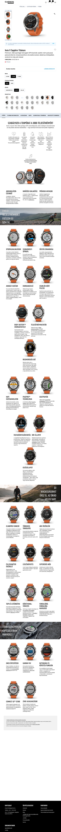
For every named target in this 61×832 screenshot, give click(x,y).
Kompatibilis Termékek (39, 115)
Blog (24, 812)
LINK (53, 43)
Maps (30, 115)
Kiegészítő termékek (53, 115)
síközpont (12, 612)
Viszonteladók (44, 808)
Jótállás (24, 818)
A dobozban (23, 115)
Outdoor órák (31, 6)
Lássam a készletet (49, 68)
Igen (7, 83)
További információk (13, 115)
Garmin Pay (31, 667)
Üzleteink (25, 808)
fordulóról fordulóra (44, 612)
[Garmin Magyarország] (9, 2)
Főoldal (22, 6)
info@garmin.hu (11, 808)
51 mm (19, 76)
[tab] (3, 115)
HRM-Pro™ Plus (43, 253)
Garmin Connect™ (14, 297)
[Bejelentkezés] (46, 2)
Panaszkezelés (26, 820)
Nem (12, 83)
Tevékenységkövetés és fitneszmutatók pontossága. (16, 719)
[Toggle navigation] (55, 2)
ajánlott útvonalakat (29, 610)
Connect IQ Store (10, 708)
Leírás (3, 115)
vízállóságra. (31, 199)
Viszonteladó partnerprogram (47, 812)
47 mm (13, 76)
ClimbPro (9, 530)
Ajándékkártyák (8, 828)
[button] (52, 2)
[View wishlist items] (49, 2)
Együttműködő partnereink (47, 810)
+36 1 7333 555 (12, 810)
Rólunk (24, 810)
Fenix (39, 6)
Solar (22, 90)
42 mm (7, 76)
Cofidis (6, 830)
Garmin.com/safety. (36, 724)
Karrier (24, 822)
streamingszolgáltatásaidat (30, 160)
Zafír (16, 90)
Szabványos (9, 90)
